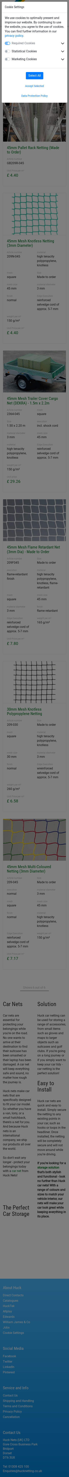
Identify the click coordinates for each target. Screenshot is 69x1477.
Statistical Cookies (24, 51)
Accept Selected (34, 86)
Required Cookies (23, 43)
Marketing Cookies (24, 59)
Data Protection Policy (34, 95)
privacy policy (14, 36)
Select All (34, 75)
